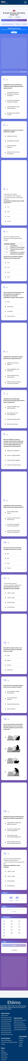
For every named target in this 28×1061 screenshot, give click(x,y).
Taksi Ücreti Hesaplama (6, 1040)
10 (4, 929)
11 (11, 929)
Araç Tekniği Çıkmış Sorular (20, 1029)
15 (19, 932)
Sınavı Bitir (14, 945)
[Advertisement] (14, 53)
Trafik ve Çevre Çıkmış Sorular (20, 1027)
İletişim (2, 1050)
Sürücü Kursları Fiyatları (6, 1017)
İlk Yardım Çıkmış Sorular (19, 1024)
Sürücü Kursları (4, 1015)
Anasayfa (4, 71)
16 (4, 935)
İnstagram (21, 1038)
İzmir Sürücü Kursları (5, 1023)
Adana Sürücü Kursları (6, 1026)
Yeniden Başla (14, 20)
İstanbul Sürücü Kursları (6, 1019)
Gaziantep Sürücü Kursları (7, 1034)
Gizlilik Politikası (4, 1054)
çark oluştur (3, 1059)
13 (4, 932)
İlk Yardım (18, 24)
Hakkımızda (3, 1052)
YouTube (21, 1042)
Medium (20, 1046)
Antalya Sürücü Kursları (6, 1030)
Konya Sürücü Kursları (6, 1028)
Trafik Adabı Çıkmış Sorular (20, 1025)
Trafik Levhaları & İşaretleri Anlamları (9, 1042)
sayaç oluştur (4, 1055)
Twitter (20, 1044)
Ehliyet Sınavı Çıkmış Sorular (8, 24)
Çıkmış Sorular (10, 71)
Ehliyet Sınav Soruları (18, 1022)
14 (11, 932)
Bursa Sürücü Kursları (6, 1025)
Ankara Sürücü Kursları (6, 1021)
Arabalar (3, 1044)
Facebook (21, 1040)
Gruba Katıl (14, 32)
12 (19, 929)
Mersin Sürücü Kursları (6, 1032)
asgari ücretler (4, 1057)
